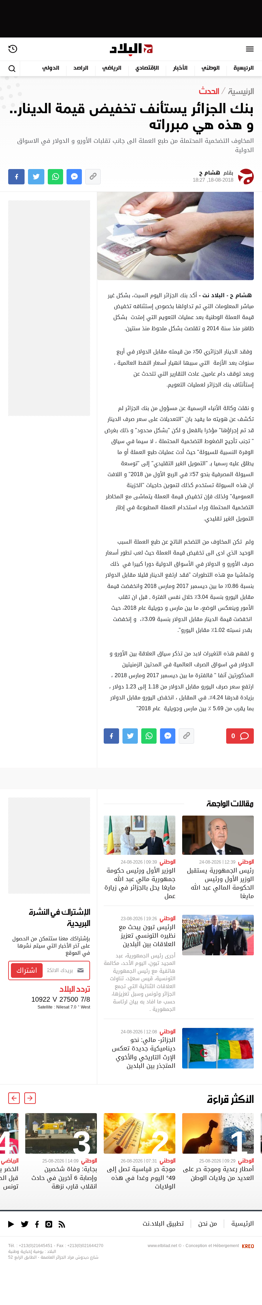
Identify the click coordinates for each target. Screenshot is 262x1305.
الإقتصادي (147, 68)
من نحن (207, 1223)
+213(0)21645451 (36, 1245)
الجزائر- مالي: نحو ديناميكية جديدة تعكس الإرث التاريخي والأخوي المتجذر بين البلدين (143, 1052)
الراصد (80, 68)
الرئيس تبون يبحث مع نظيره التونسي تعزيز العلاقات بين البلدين (147, 935)
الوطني (211, 68)
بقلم (213, 176)
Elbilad (131, 49)
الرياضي (111, 68)
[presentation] (30, 1098)
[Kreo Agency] (247, 1245)
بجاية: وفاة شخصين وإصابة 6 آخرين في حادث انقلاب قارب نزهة (64, 1177)
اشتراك (26, 970)
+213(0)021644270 (85, 1245)
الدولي (50, 68)
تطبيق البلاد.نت (163, 1223)
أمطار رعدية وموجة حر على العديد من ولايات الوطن (218, 1173)
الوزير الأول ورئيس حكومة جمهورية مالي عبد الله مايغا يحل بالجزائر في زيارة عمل (139, 883)
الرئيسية (244, 68)
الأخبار (180, 68)
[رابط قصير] (93, 176)
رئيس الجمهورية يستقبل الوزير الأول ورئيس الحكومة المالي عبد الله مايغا (220, 883)
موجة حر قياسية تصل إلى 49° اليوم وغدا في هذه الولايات (141, 1177)
